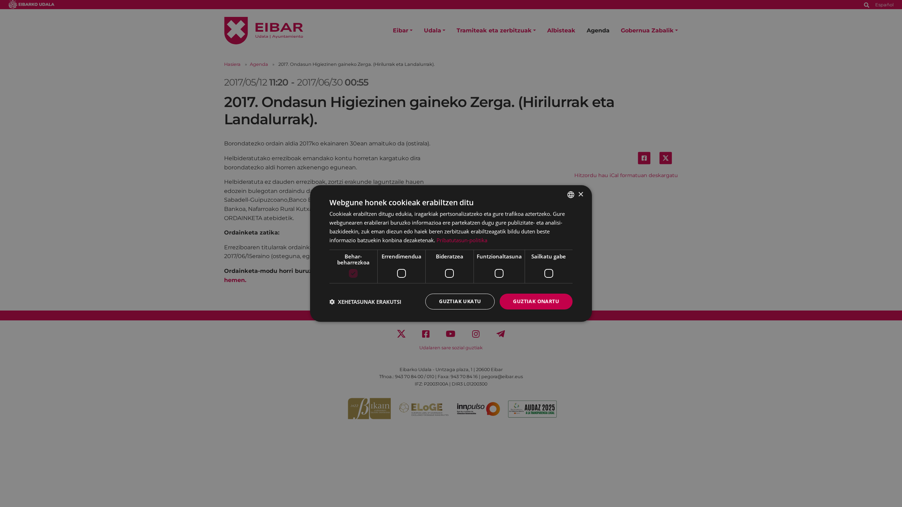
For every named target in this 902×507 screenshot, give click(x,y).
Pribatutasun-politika (462, 240)
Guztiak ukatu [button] (460, 301)
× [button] (580, 194)
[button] (365, 302)
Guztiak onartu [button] (536, 301)
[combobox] (570, 194)
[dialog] (451, 253)
